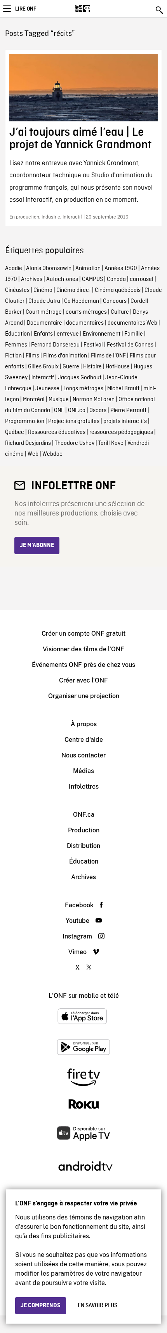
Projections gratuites (73, 421)
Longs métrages (83, 389)
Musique (59, 399)
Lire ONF (25, 8)
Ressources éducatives (56, 432)
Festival (93, 345)
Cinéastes (17, 290)
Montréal (34, 399)
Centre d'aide (83, 739)
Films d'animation (65, 356)
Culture (120, 312)
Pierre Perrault (128, 410)
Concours (115, 301)
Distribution (83, 846)
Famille (133, 334)
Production (83, 830)
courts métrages (86, 312)
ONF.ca (76, 410)
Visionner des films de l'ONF (83, 649)
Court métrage (44, 312)
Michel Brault (123, 389)
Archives (31, 279)
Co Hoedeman (81, 301)
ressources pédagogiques (121, 432)
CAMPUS (92, 279)
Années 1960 (120, 268)
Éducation (17, 334)
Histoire (92, 367)
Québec (14, 432)
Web (33, 454)
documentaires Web (132, 323)
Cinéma (42, 290)
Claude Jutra (44, 301)
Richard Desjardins (28, 443)
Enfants (43, 334)
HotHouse (118, 367)
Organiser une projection (83, 696)
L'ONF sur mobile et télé (84, 995)
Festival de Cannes (130, 345)
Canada (116, 279)
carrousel (141, 279)
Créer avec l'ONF (83, 680)
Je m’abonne (37, 545)
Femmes (16, 345)
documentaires (85, 323)
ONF (59, 410)
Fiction (13, 356)
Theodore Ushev (74, 443)
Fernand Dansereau (55, 345)
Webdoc (52, 454)
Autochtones (62, 279)
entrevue (68, 334)
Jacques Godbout (79, 378)
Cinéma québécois (118, 290)
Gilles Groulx (43, 367)
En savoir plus (97, 1306)
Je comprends (41, 1306)
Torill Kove (111, 443)
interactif (42, 378)
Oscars (97, 410)
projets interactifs (125, 421)
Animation (88, 268)
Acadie (13, 268)
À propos (84, 724)
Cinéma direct (73, 290)
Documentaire (44, 323)
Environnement (101, 334)
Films (32, 356)
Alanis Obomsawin (48, 268)
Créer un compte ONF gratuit (83, 633)
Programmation (24, 421)
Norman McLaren (94, 399)
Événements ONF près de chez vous (83, 664)
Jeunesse (47, 389)
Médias (83, 771)
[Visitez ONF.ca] (96, 8)
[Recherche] (160, 10)
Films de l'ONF (108, 356)
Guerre (71, 367)
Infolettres (84, 786)
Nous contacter (83, 755)
